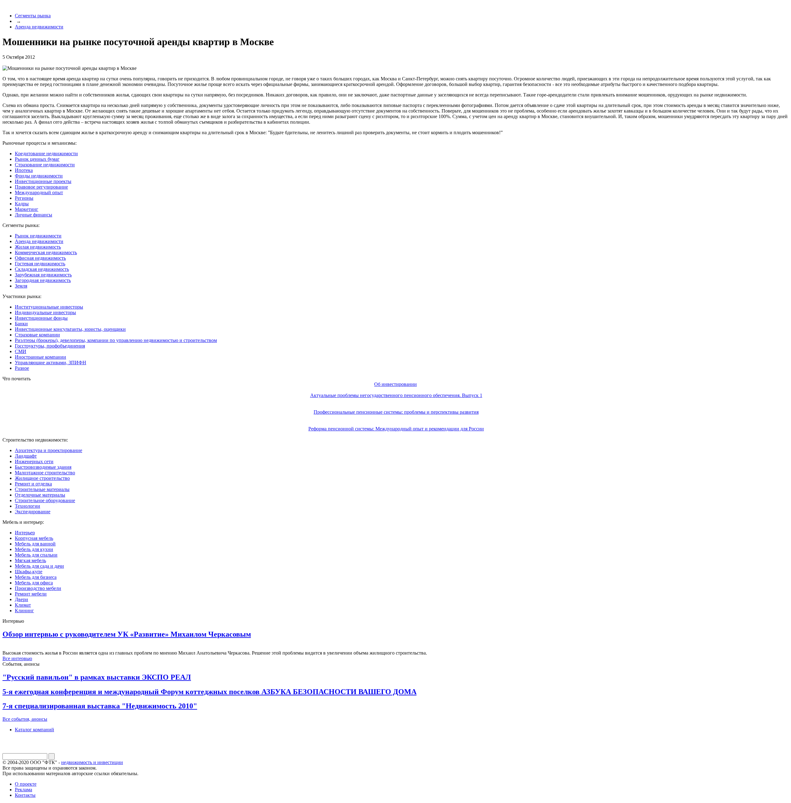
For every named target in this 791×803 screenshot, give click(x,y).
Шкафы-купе (28, 571)
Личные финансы (33, 214)
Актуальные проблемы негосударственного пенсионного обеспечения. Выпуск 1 (396, 395)
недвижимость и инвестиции (92, 762)
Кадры (22, 203)
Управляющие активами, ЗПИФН (50, 362)
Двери (21, 599)
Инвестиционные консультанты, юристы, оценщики (70, 329)
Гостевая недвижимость (40, 263)
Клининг (24, 610)
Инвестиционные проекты (43, 181)
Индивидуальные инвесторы (45, 312)
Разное (22, 368)
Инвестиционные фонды (41, 318)
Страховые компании (37, 334)
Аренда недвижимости (39, 26)
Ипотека (24, 170)
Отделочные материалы (40, 495)
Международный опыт (39, 192)
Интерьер (25, 532)
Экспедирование (32, 511)
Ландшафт (26, 456)
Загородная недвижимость (43, 280)
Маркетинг (26, 209)
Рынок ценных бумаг (37, 159)
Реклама (23, 789)
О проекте (25, 784)
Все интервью (17, 658)
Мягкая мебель (30, 560)
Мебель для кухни (34, 549)
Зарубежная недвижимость (43, 274)
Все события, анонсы (24, 719)
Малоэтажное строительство (45, 472)
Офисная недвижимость (40, 258)
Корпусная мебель (34, 538)
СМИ (20, 351)
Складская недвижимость (42, 269)
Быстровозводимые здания (43, 467)
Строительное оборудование (45, 500)
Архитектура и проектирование (48, 450)
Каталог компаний (34, 729)
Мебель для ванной (35, 543)
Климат (23, 605)
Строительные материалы (42, 489)
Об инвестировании (395, 384)
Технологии (27, 506)
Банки (21, 323)
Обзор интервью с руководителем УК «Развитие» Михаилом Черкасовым (126, 634)
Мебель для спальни (36, 554)
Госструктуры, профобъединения (50, 345)
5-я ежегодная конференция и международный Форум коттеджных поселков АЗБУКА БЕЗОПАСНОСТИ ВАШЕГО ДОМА (209, 692)
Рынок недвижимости (38, 235)
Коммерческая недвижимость (46, 252)
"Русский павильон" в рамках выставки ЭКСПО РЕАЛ (96, 677)
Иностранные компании (40, 357)
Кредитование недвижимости (46, 153)
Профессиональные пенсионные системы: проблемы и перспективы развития (396, 412)
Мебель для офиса (34, 582)
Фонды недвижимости (39, 175)
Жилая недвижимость (38, 247)
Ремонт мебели (31, 593)
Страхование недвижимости (45, 164)
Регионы (24, 198)
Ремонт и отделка (33, 483)
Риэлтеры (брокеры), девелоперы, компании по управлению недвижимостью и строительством (116, 340)
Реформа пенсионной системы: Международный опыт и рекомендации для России (396, 428)
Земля (21, 285)
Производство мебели (38, 588)
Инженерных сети (34, 461)
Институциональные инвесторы (49, 307)
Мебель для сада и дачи (39, 566)
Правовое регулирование (41, 187)
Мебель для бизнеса (36, 577)
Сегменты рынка (33, 15)
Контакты (25, 795)
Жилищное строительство (42, 478)
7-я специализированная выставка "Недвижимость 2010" (99, 706)
